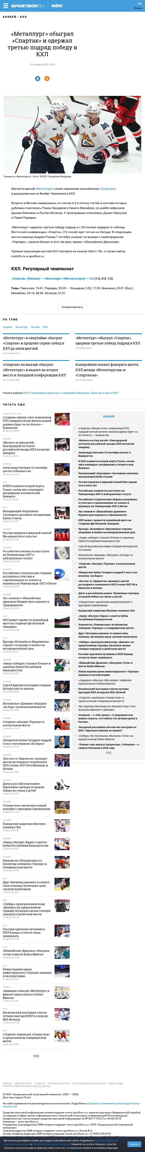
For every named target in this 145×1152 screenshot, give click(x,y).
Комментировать (72, 306)
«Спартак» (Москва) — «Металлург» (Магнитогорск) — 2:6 (53, 278)
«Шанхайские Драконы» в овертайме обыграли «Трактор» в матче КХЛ (74, 392)
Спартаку (108, 188)
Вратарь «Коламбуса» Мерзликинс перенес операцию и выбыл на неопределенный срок (106, 530)
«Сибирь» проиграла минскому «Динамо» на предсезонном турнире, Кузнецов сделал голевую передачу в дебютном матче (106, 645)
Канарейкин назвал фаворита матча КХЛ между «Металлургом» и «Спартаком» (107, 369)
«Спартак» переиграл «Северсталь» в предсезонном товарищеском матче (101, 699)
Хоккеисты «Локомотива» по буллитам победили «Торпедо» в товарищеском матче (106, 626)
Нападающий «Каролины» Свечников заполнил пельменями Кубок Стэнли (108, 475)
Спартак (7, 327)
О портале (39, 1083)
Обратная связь (23, 1083)
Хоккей (10, 16)
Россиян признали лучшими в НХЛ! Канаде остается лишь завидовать (105, 655)
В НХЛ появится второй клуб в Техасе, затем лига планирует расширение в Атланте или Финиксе (106, 464)
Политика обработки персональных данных (26, 1086)
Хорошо (134, 1144)
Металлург (44, 188)
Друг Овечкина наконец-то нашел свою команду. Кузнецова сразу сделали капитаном (107, 635)
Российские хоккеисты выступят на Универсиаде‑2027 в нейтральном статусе (104, 492)
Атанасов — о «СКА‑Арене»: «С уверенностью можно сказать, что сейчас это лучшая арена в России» (107, 718)
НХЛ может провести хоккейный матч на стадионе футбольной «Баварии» (104, 521)
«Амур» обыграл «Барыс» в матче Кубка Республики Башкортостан (103, 617)
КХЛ (23, 16)
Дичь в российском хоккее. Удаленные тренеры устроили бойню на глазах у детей (108, 594)
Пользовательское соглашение (89, 1083)
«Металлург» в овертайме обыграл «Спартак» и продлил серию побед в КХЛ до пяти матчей (33, 343)
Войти (138, 8)
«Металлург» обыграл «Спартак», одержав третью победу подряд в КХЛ (108, 340)
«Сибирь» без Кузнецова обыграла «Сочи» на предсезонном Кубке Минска (105, 737)
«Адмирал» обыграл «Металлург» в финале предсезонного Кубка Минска (104, 681)
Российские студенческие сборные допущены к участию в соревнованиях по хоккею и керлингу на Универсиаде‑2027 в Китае (107, 503)
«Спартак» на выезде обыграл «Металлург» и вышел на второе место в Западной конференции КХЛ (34, 369)
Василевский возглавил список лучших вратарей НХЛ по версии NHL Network (103, 690)
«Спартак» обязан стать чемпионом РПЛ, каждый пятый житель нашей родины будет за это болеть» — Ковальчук (108, 431)
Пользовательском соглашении (51, 1144)
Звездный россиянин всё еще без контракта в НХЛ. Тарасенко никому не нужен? (107, 728)
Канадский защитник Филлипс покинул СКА (106, 610)
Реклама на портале (59, 1083)
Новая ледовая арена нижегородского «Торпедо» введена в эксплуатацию (108, 673)
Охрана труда (116, 1083)
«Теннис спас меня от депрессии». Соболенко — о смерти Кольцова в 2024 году (108, 746)
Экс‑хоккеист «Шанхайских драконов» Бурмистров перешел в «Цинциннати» (102, 513)
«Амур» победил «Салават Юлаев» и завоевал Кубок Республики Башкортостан (106, 539)
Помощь (7, 1083)
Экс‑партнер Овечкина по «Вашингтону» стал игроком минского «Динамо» (106, 708)
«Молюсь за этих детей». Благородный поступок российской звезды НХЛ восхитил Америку (106, 444)
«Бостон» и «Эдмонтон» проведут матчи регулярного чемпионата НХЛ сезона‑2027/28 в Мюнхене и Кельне (107, 584)
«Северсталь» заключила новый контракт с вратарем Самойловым (105, 603)
